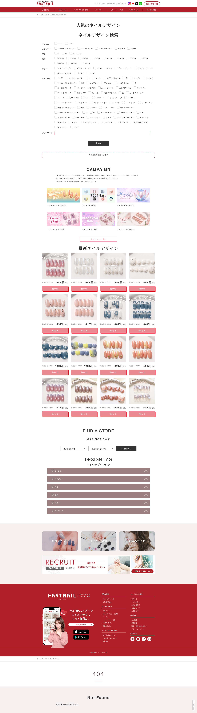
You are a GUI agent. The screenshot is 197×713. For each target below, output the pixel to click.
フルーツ (95, 93)
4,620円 (85, 58)
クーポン (98, 10)
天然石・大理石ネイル (66, 107)
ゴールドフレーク (64, 93)
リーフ (108, 117)
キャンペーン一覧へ (98, 239)
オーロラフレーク (64, 88)
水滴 (82, 107)
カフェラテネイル (108, 112)
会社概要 (134, 620)
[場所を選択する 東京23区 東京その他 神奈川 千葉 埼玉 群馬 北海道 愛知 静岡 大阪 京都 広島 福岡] (73, 448)
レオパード (100, 98)
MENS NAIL (107, 626)
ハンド (60, 43)
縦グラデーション (127, 107)
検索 (99, 143)
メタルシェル (123, 122)
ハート (142, 112)
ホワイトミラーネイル (125, 117)
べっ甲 (60, 78)
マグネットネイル (75, 78)
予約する (55, 288)
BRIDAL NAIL (107, 623)
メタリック (62, 122)
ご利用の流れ (111, 4)
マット (98, 78)
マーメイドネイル (127, 112)
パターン (121, 48)
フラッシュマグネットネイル (69, 112)
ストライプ (81, 93)
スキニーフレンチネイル (67, 83)
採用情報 (134, 623)
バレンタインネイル (65, 102)
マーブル (136, 78)
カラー (133, 48)
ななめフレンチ (110, 93)
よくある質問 (151, 10)
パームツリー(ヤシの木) (86, 88)
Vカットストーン (89, 122)
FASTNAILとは (100, 4)
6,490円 (121, 58)
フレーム (61, 98)
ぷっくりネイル (107, 88)
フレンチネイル (87, 48)
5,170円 (61, 58)
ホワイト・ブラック (145, 68)
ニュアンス (94, 83)
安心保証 (105, 641)
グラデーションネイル (66, 48)
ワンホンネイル (148, 102)
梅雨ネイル (83, 102)
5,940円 (109, 58)
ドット (87, 98)
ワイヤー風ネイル (113, 78)
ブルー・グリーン (125, 68)
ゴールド (80, 73)
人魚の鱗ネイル (125, 88)
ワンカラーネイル (105, 48)
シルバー (93, 73)
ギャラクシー (63, 127)
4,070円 (73, 58)
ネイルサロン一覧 (108, 599)
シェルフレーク (116, 98)
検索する (127, 449)
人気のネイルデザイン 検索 (58, 14)
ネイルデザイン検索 (81, 10)
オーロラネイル (123, 83)
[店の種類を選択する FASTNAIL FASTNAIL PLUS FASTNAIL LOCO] (101, 448)
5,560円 (97, 58)
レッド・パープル (64, 68)
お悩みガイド (121, 4)
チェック (116, 102)
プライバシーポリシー (138, 629)
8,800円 (145, 58)
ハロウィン (132, 98)
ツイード (93, 107)
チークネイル (130, 102)
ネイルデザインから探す (110, 614)
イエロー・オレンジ (104, 68)
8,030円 (133, 58)
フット (71, 43)
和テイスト (144, 117)
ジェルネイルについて (110, 638)
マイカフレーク (109, 107)
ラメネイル (141, 88)
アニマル (107, 83)
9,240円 (61, 63)
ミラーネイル (107, 122)
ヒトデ (76, 127)
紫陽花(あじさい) (140, 122)
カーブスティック (136, 93)
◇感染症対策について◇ (98, 155)
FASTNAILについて (109, 635)
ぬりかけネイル (64, 117)
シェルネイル (95, 117)
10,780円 (86, 63)
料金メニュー (63, 10)
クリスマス (74, 98)
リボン (74, 122)
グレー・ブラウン (64, 73)
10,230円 (73, 63)
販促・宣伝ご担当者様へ (139, 626)
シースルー (80, 117)
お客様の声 (135, 611)
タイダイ (149, 78)
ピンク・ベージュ (84, 68)
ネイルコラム (133, 10)
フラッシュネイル (100, 102)
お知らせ (134, 599)
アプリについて (81, 625)
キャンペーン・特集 (116, 10)
